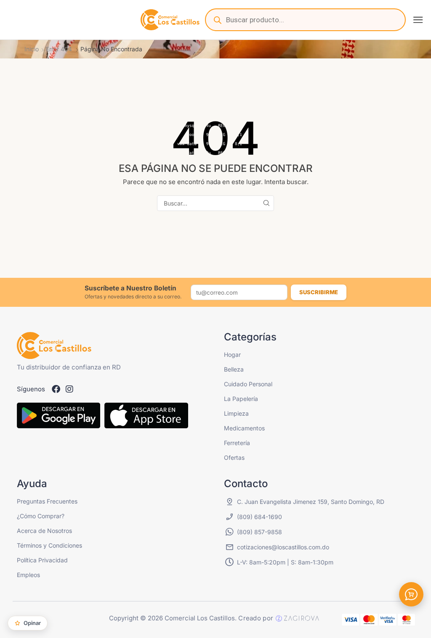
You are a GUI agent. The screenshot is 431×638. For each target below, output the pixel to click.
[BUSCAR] (266, 203)
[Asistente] (411, 594)
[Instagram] (69, 389)
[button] (418, 19)
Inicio (31, 49)
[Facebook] (56, 389)
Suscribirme (318, 292)
